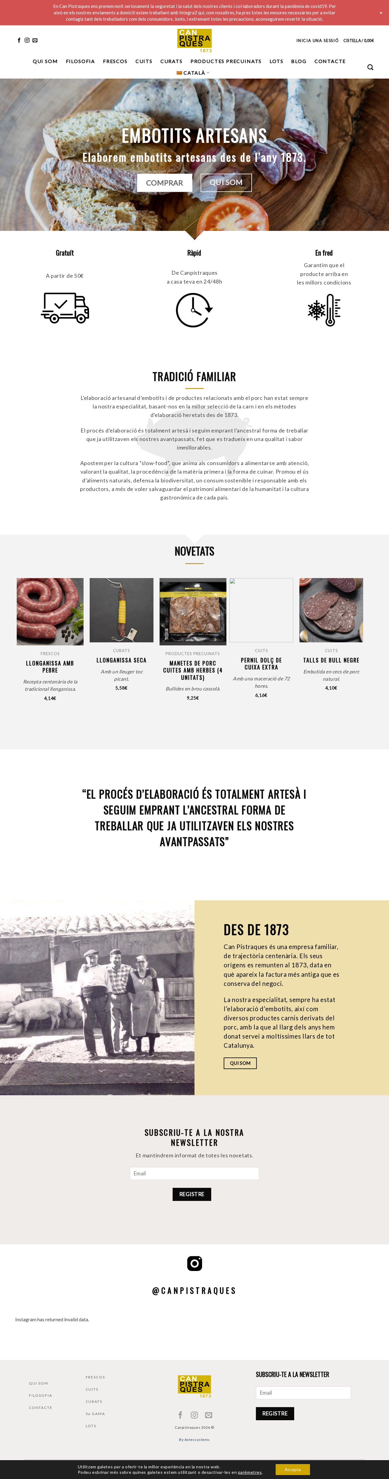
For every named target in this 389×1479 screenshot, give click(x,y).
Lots (276, 61)
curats (171, 61)
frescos (115, 61)
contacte (330, 61)
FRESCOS (95, 1377)
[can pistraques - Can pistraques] (194, 40)
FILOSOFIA (40, 1395)
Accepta (293, 1469)
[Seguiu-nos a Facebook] (19, 40)
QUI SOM (38, 1383)
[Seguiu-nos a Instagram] (27, 40)
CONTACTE (41, 1407)
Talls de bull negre (331, 660)
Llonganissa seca (122, 660)
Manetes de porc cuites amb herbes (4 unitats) (193, 670)
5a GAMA (95, 1413)
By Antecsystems (194, 1439)
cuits (144, 61)
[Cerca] (370, 67)
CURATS (94, 1401)
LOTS (91, 1426)
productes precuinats (226, 61)
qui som (45, 61)
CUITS (92, 1389)
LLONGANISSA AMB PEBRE (50, 667)
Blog (298, 61)
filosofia (80, 61)
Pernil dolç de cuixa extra (261, 664)
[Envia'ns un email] (35, 40)
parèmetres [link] (250, 1472)
